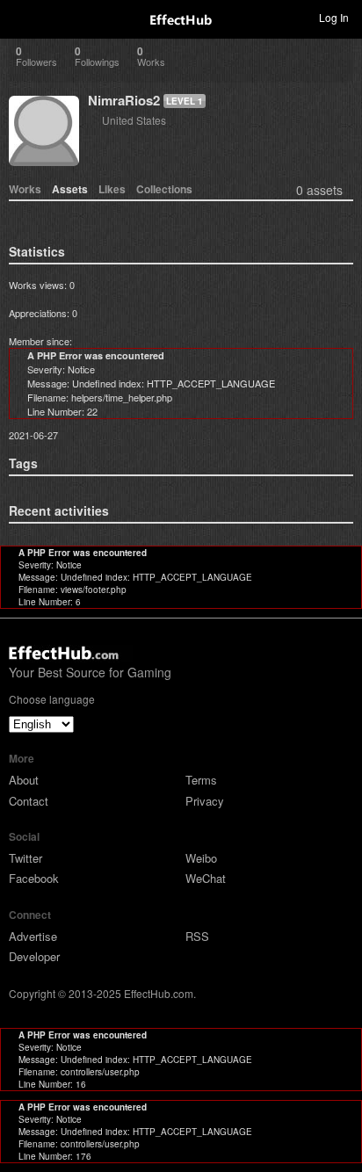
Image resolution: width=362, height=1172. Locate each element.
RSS (197, 936)
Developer (34, 956)
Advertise (33, 936)
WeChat (205, 878)
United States (134, 119)
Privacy (204, 800)
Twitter (25, 858)
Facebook (34, 878)
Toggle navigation (21, 16)
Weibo (201, 858)
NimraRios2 (124, 100)
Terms (201, 779)
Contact (28, 800)
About (24, 779)
